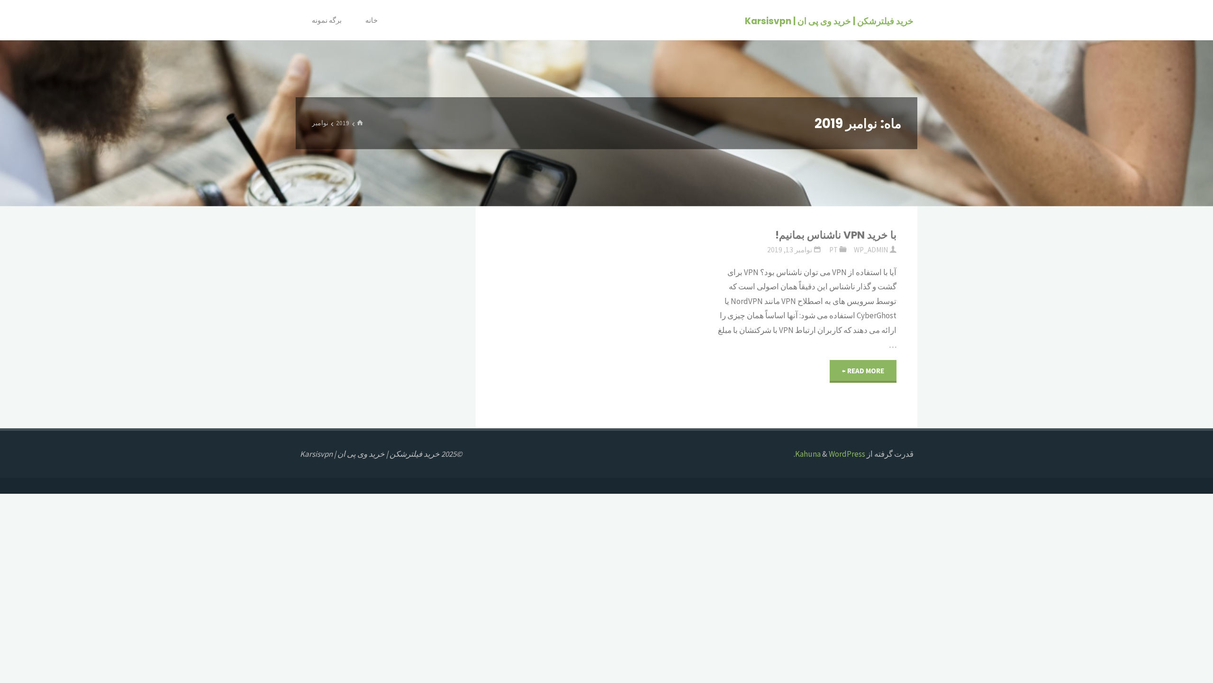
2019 (342, 123)
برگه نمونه (327, 20)
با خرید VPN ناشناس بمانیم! (835, 235)
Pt (833, 249)
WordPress (847, 454)
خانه (371, 20)
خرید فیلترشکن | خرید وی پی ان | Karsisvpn (829, 20)
